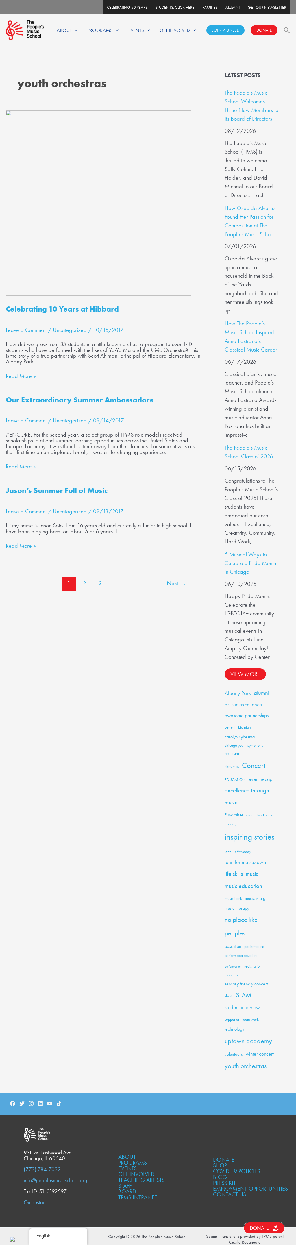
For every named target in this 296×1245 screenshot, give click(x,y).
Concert (254, 765)
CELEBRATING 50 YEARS (127, 7)
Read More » (21, 376)
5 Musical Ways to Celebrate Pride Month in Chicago (250, 563)
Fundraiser (234, 815)
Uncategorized (70, 330)
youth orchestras (246, 1066)
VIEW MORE (245, 674)
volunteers (234, 1054)
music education (243, 886)
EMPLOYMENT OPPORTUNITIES (250, 1188)
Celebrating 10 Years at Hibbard (62, 309)
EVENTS (136, 30)
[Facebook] (12, 1103)
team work (250, 1019)
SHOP (220, 1165)
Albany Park (238, 693)
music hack (233, 898)
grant (250, 815)
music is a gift (256, 898)
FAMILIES (209, 7)
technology (234, 1029)
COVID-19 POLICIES (236, 1171)
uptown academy (248, 1040)
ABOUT (64, 30)
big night (245, 727)
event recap (260, 779)
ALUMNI (232, 7)
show (229, 995)
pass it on (233, 946)
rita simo (231, 975)
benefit (230, 727)
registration (253, 966)
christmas (232, 766)
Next (176, 583)
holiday (230, 824)
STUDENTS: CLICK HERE (175, 7)
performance (254, 946)
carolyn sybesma (240, 737)
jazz (228, 851)
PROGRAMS (100, 30)
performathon (233, 966)
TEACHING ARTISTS (141, 1180)
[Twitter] (22, 1103)
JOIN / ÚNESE (225, 30)
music (252, 874)
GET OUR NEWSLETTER (267, 7)
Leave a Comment (26, 330)
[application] (74, 30)
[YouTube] (49, 1103)
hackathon (265, 815)
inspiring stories (249, 836)
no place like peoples (241, 926)
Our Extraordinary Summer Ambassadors (79, 400)
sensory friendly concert (246, 984)
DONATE (264, 30)
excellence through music (247, 796)
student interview (242, 1007)
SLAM (243, 995)
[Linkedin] (40, 1103)
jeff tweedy (242, 851)
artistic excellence (243, 704)
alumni (261, 693)
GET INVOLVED (175, 30)
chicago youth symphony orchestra (244, 749)
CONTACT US (229, 1194)
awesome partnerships (247, 715)
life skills (234, 874)
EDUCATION (235, 779)
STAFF (125, 1185)
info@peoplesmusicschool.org (55, 1180)
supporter (232, 1019)
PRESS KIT (224, 1183)
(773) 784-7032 (42, 1169)
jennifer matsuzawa (245, 862)
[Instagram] (31, 1103)
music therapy (237, 908)
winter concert (260, 1054)
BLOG (220, 1177)
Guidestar (34, 1202)
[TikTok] (59, 1103)
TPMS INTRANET (137, 1197)
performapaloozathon (241, 955)
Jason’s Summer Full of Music (57, 490)
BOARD (127, 1191)
